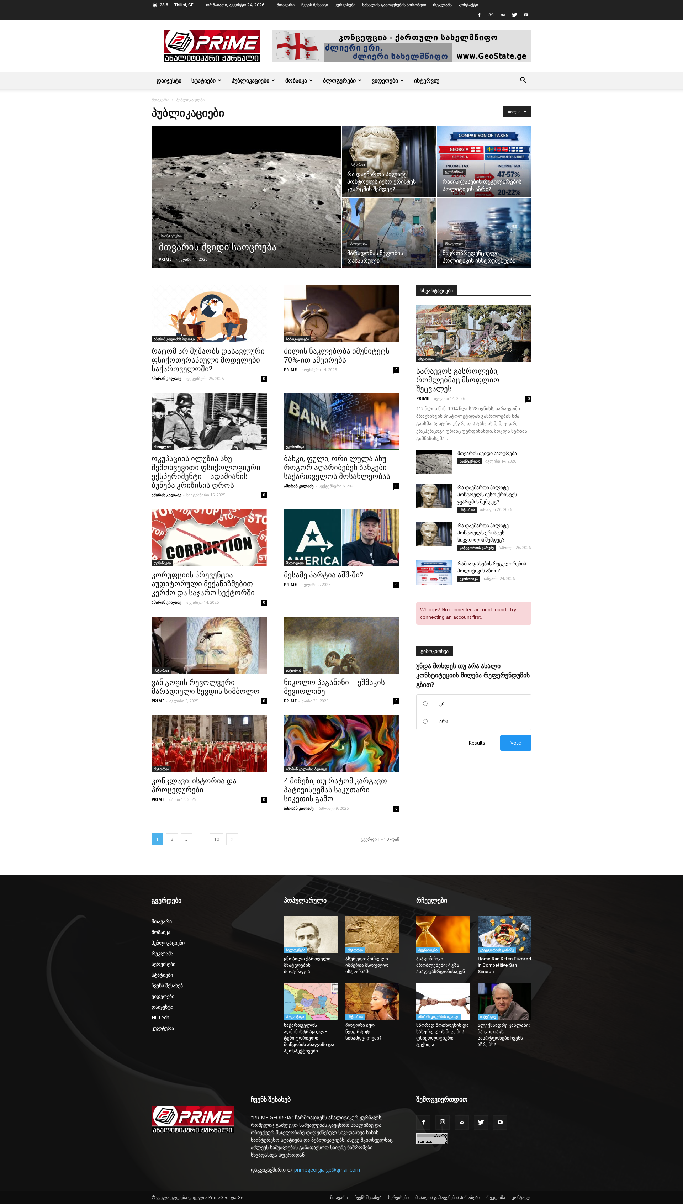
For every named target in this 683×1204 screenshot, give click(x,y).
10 (216, 839)
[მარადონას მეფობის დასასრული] (389, 233)
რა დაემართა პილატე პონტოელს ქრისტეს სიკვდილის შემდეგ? (483, 533)
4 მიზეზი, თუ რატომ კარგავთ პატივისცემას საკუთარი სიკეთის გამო (335, 790)
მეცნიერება (428, 949)
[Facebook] (479, 15)
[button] (522, 80)
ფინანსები (162, 562)
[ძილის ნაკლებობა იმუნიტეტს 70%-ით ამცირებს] (341, 313)
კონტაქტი (468, 5)
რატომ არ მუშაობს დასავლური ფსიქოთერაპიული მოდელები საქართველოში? (208, 360)
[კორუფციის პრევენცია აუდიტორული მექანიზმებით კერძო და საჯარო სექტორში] (209, 537)
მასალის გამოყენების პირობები (394, 5)
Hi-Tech (160, 1017)
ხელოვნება (295, 949)
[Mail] (502, 15)
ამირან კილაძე (166, 378)
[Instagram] (491, 15)
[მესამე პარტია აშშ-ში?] (341, 537)
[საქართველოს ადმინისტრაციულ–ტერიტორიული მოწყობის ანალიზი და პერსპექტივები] (311, 1001)
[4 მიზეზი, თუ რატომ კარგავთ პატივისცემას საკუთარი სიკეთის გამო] (341, 743)
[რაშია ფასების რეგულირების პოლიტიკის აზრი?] (484, 161)
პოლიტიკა (295, 1016)
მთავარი (286, 5)
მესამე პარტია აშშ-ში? (323, 575)
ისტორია (357, 165)
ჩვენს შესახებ (314, 5)
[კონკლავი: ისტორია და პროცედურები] (209, 743)
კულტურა (163, 1028)
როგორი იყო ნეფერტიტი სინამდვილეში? (365, 1032)
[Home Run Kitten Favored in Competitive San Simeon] (505, 934)
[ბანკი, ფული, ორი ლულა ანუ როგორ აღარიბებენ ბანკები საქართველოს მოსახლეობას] (341, 421)
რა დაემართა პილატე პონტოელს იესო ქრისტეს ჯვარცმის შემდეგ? (487, 495)
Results (476, 742)
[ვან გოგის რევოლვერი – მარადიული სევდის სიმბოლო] (209, 645)
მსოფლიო (358, 243)
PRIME (165, 259)
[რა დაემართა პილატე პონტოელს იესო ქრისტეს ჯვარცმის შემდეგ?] (389, 161)
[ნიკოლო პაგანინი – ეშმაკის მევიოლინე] (341, 645)
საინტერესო (171, 236)
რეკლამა (442, 5)
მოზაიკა (296, 80)
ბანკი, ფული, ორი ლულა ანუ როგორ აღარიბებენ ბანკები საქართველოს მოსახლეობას (337, 467)
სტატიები (203, 80)
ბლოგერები (339, 80)
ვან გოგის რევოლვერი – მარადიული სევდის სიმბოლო (206, 687)
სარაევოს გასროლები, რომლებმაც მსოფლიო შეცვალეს (457, 380)
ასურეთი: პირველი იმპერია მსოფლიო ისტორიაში (366, 965)
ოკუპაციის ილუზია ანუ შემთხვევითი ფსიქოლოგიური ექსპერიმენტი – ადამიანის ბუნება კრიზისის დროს (206, 472)
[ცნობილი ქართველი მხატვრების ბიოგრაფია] (311, 934)
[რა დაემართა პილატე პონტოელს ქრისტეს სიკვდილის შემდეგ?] (434, 534)
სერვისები (345, 5)
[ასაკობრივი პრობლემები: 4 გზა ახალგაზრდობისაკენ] (443, 934)
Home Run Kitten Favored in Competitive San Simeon (504, 965)
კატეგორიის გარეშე (477, 547)
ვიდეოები (385, 80)
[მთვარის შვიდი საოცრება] (246, 208)
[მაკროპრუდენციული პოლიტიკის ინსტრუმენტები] (484, 233)
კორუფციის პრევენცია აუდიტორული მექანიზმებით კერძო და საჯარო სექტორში (203, 584)
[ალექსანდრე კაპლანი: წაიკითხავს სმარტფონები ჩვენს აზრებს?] (505, 1001)
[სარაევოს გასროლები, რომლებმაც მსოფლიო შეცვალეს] (473, 333)
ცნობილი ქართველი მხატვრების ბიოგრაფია (307, 965)
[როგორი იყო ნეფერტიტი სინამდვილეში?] (372, 1001)
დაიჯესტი (169, 80)
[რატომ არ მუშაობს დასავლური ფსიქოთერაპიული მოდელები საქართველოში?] (209, 313)
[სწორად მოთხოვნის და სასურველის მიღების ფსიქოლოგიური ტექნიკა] (443, 1001)
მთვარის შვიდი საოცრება (487, 453)
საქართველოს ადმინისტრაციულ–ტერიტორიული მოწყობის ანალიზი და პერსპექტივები (309, 1038)
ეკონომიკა (454, 172)
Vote (515, 742)
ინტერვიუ (426, 80)
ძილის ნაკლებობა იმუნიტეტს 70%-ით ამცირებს (337, 355)
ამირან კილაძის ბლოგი (174, 339)
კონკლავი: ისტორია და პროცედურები (194, 785)
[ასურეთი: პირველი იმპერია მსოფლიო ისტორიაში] (372, 934)
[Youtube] (526, 15)
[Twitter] (514, 15)
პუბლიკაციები (250, 80)
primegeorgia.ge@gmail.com (327, 1169)
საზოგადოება (297, 339)
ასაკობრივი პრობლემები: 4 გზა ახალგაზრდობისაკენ (440, 965)
